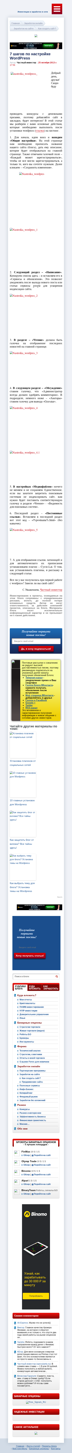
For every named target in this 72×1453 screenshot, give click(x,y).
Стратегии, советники (31, 1054)
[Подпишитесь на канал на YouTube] (41, 964)
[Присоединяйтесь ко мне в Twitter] (48, 964)
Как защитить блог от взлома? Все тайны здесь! (22, 843)
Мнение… (25, 1124)
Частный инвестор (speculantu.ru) (34, 1364)
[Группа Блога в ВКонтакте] (25, 964)
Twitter (29, 705)
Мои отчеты (26, 999)
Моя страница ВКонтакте (39, 695)
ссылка (40, 130)
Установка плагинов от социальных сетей (23, 762)
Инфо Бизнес (27, 1089)
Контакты (55, 1448)
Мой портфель (19, 1448)
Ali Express (22, 1323)
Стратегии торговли (30, 1027)
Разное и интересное (30, 1113)
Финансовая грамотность (33, 1120)
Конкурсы (25, 1109)
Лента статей (33, 1446)
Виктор (20, 1327)
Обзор (26, 1155)
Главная (16, 23)
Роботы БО (25, 1034)
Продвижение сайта (32, 1082)
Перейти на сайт (42, 1155)
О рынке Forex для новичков (34, 1062)
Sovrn (59, 897)
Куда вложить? (26, 995)
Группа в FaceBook (36, 700)
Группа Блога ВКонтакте (39, 685)
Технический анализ (30, 1050)
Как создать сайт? (47, 28)
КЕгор (20, 1352)
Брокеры (24, 1038)
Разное (21, 1105)
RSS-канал (31, 707)
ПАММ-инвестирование (32, 1007)
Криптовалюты (27, 1003)
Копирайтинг (26, 1093)
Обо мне (22, 1128)
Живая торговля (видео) (32, 1030)
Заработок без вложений (32, 1100)
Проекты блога (49, 1446)
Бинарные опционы (29, 1022)
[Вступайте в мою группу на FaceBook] (32, 964)
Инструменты (27, 1042)
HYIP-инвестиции (28, 1010)
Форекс (22, 1046)
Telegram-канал (34, 677)
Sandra (20, 1342)
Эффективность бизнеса (33, 1116)
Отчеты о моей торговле (32, 1058)
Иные (22, 1018)
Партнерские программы (32, 1070)
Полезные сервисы (30, 1085)
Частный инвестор (51, 589)
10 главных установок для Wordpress (22, 802)
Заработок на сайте (24, 28)
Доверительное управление (34, 1014)
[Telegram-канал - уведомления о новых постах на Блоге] (17, 964)
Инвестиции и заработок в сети (33, 12)
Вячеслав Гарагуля (26, 1376)
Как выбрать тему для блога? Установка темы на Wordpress (22, 887)
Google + (30, 702)
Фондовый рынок (29, 1096)
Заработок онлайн (33, 23)
